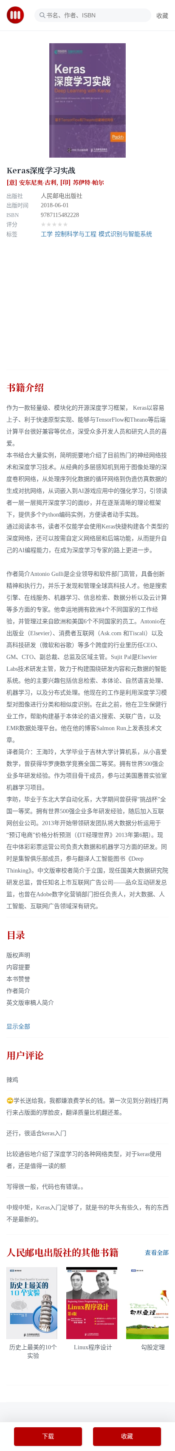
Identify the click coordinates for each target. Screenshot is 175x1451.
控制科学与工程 (75, 234)
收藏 (162, 16)
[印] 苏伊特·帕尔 (82, 183)
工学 (47, 234)
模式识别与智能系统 (125, 234)
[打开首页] (18, 15)
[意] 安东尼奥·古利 (31, 183)
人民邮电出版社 (61, 196)
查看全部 (157, 1253)
